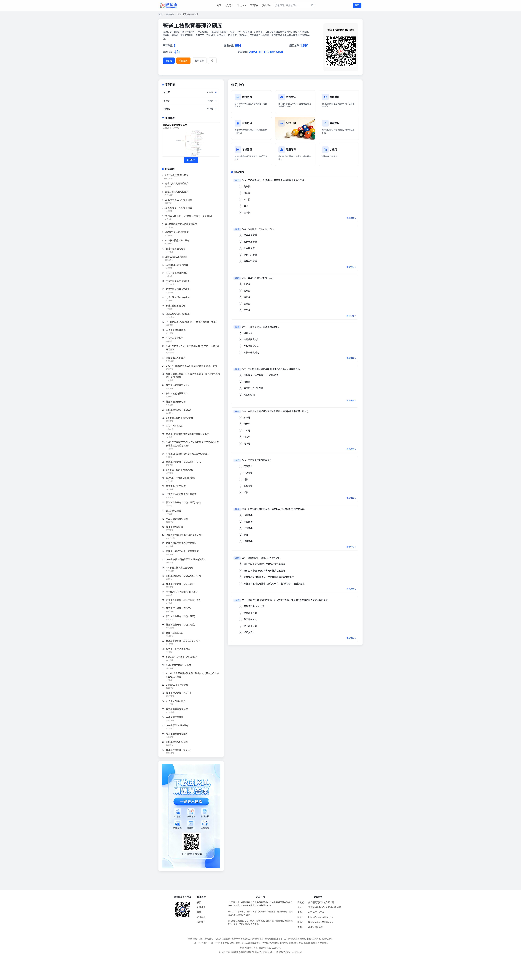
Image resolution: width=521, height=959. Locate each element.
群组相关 (254, 5)
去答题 (169, 60)
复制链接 (199, 60)
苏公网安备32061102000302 (289, 952)
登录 (357, 5)
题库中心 (170, 14)
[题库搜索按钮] (312, 5)
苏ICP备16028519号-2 (265, 952)
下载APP (241, 5)
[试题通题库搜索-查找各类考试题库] (294, 5)
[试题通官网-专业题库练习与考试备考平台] (168, 5)
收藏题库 (183, 60)
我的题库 (266, 5)
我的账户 (201, 922)
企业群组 (201, 917)
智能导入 (229, 5)
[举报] (212, 61)
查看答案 (351, 218)
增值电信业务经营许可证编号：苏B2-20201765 (260, 948)
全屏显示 (191, 160)
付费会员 (201, 907)
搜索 (199, 912)
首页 (219, 5)
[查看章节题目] (215, 92)
